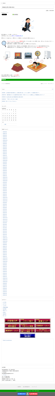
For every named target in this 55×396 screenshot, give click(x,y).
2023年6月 (5, 187)
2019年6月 (5, 268)
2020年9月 (5, 242)
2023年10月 (5, 180)
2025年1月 (5, 155)
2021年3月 (5, 232)
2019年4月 (5, 271)
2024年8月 (5, 163)
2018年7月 (5, 286)
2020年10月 (5, 241)
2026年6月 (5, 135)
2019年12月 (5, 258)
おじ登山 (4, 302)
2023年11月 (5, 178)
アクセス (4, 374)
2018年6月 (5, 288)
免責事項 (19, 386)
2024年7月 (5, 165)
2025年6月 (5, 147)
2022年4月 (5, 210)
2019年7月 (5, 266)
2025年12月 (5, 140)
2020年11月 (5, 239)
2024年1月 (5, 175)
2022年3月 (5, 212)
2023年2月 (5, 194)
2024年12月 (5, 157)
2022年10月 (5, 200)
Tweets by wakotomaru (7, 340)
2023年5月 (5, 189)
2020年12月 (5, 237)
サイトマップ (34, 386)
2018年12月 (5, 278)
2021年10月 (5, 221)
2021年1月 (5, 236)
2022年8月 (5, 204)
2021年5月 (5, 229)
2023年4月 (5, 190)
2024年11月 (5, 158)
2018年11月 (5, 279)
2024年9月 (5, 162)
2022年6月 (5, 207)
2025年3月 (5, 152)
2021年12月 (5, 217)
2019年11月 (5, 259)
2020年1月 (5, 256)
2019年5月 (5, 269)
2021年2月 (5, 234)
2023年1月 (5, 195)
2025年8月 (5, 143)
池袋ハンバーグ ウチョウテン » (47, 83)
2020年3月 (5, 253)
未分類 (4, 312)
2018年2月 (5, 295)
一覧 (52, 89)
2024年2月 (5, 173)
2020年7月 (5, 246)
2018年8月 (5, 285)
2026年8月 (5, 131)
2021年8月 (5, 224)
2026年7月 (5, 133)
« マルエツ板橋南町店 (5, 83)
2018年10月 (5, 281)
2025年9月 (5, 141)
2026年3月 (5, 138)
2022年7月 (5, 205)
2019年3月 (5, 273)
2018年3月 (5, 293)
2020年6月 (5, 248)
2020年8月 (5, 244)
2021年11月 (5, 219)
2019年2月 (5, 274)
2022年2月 (5, 214)
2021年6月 (5, 227)
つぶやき (7, 12)
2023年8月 (5, 184)
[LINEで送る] (15, 14)
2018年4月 (5, 291)
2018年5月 (5, 290)
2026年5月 (5, 136)
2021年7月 (5, 226)
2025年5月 (5, 148)
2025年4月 (5, 150)
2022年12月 (5, 197)
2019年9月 (5, 263)
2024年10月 (5, 160)
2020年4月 (5, 251)
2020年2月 (5, 254)
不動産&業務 (5, 307)
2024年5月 (5, 168)
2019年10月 (5, 261)
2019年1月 (5, 276)
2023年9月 (5, 182)
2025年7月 (5, 145)
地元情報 (4, 308)
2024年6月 (5, 167)
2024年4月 (5, 170)
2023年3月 (5, 192)
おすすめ (4, 303)
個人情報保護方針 (26, 386)
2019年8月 (5, 264)
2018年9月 (5, 283)
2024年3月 (5, 172)
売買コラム (5, 310)
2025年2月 (5, 153)
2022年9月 (5, 202)
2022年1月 (5, 216)
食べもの (4, 315)
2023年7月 (5, 185)
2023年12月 (5, 177)
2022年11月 (5, 199)
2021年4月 (5, 231)
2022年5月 (5, 209)
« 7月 (5, 124)
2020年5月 (5, 249)
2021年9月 (5, 222)
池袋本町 (4, 314)
